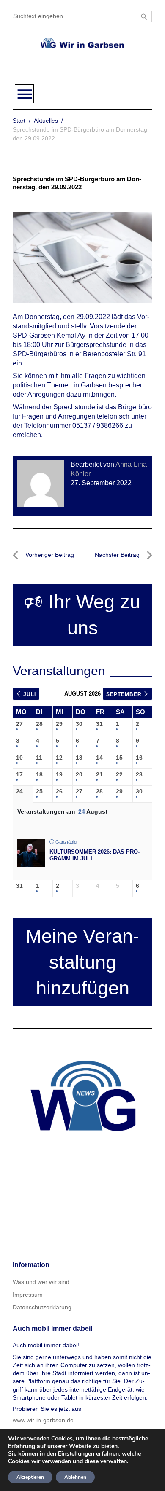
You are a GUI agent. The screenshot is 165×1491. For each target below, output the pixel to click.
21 (99, 774)
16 (139, 757)
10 (19, 757)
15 (119, 757)
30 (79, 723)
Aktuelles (46, 120)
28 (39, 723)
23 (139, 774)
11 (39, 757)
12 (59, 757)
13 (79, 757)
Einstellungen (76, 1454)
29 (59, 723)
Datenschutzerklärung (42, 1307)
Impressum (28, 1294)
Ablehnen (75, 1477)
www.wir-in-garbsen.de (43, 1420)
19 (59, 774)
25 (39, 791)
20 (79, 774)
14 (99, 757)
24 (19, 791)
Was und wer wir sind (41, 1282)
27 (19, 723)
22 (119, 774)
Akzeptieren (30, 1477)
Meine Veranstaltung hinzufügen (82, 962)
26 (59, 791)
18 (39, 774)
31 (99, 723)
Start (19, 120)
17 (19, 774)
